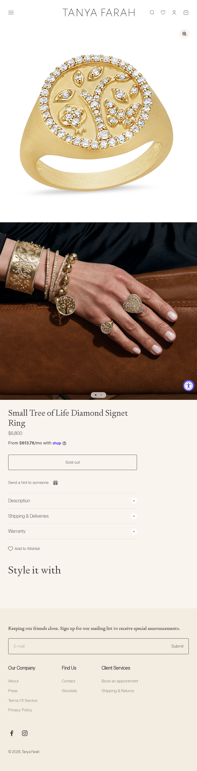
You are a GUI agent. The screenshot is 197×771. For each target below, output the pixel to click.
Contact (68, 681)
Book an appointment (120, 681)
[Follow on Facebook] (11, 733)
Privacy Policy (20, 709)
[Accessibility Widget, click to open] (188, 385)
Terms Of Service (22, 700)
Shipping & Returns (118, 690)
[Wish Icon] (163, 12)
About (13, 681)
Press (12, 690)
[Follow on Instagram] (24, 733)
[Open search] (152, 12)
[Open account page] (174, 12)
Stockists (69, 690)
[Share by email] (55, 482)
